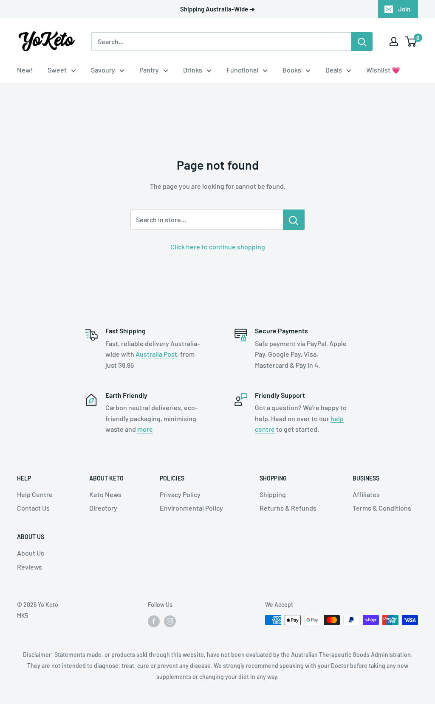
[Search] (362, 41)
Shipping (273, 494)
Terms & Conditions (382, 508)
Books (291, 70)
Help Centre (35, 494)
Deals (333, 70)
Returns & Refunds (288, 508)
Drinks (192, 70)
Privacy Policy (180, 494)
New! (25, 70)
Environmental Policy (191, 508)
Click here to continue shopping (217, 247)
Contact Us (33, 508)
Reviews (29, 567)
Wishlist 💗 (383, 70)
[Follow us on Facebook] (154, 621)
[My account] (394, 41)
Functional (242, 70)
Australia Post (156, 354)
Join (404, 9)
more (145, 429)
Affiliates (366, 494)
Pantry (149, 70)
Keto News (105, 494)
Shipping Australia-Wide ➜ (217, 9)
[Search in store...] (294, 220)
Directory (103, 508)
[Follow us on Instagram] (170, 621)
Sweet (57, 70)
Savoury (103, 70)
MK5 (22, 615)
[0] (411, 41)
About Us (30, 553)
